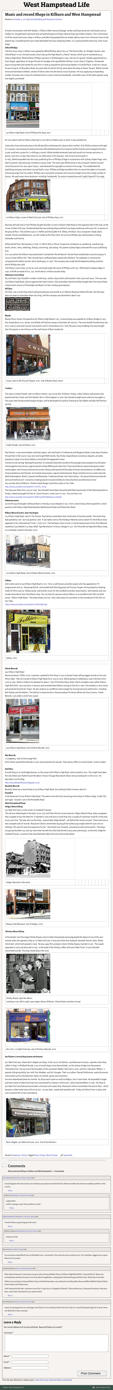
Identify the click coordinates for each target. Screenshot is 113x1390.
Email (7, 1362)
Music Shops (39, 1155)
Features (16, 1155)
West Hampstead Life (16, 1387)
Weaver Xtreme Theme (103, 1387)
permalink (68, 1155)
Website (7, 1368)
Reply (10, 1191)
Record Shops (52, 1155)
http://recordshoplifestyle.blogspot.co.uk (22, 783)
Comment (9, 1333)
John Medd (7, 1178)
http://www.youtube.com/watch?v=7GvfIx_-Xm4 (25, 487)
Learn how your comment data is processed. (53, 1380)
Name (7, 1356)
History (24, 1155)
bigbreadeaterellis (9, 1217)
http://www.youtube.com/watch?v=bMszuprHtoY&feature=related (33, 497)
